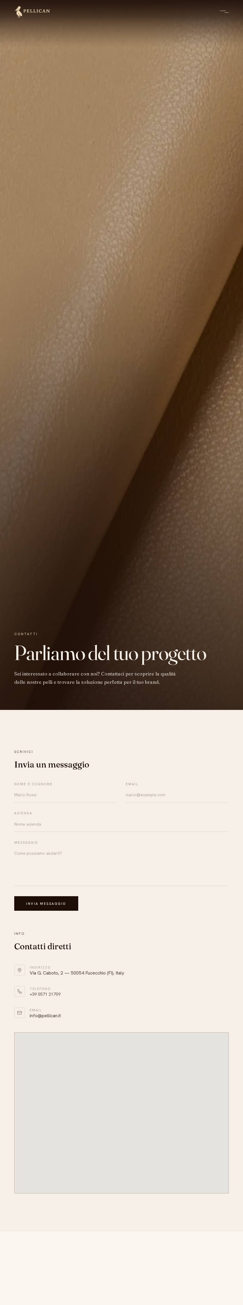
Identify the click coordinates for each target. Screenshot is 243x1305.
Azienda (23, 813)
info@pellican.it (45, 1015)
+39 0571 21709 (45, 994)
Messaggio (26, 842)
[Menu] (223, 12)
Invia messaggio (46, 903)
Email (132, 784)
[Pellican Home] (32, 12)
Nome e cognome (33, 784)
